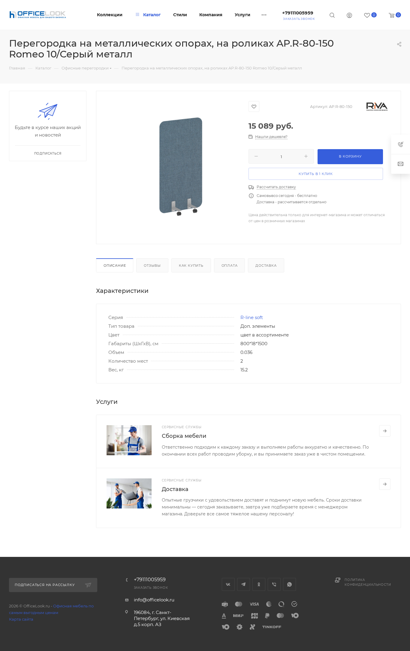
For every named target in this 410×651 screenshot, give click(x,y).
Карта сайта (21, 619)
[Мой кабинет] (349, 16)
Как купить (191, 265)
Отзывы (152, 265)
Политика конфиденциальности (368, 582)
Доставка (265, 265)
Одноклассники (258, 584)
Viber (274, 584)
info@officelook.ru (154, 600)
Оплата (230, 265)
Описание (115, 265)
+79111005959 (297, 13)
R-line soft (251, 317)
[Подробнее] (384, 431)
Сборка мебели (184, 436)
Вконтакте (228, 584)
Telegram (243, 584)
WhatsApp (289, 584)
